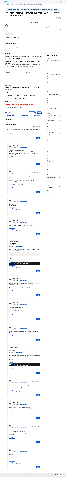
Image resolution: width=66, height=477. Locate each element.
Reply (38, 138)
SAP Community (7, 4)
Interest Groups (18, 4)
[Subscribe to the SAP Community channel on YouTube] (60, 474)
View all (49, 195)
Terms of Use (9, 474)
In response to (20, 147)
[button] (60, 29)
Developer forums (38, 9)
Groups (12, 4)
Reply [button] (39, 112)
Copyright (15, 474)
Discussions (40, 4)
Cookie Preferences (41, 474)
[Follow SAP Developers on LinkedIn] (62, 474)
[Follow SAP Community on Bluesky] (57, 474)
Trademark (29, 474)
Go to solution (34, 22)
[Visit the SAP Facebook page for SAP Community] (55, 474)
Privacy (4, 474)
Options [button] (55, 14)
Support (34, 474)
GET (28, 356)
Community (12, 1)
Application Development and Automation (29, 4)
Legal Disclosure (22, 474)
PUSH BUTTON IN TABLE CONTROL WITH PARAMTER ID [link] (15, 6)
